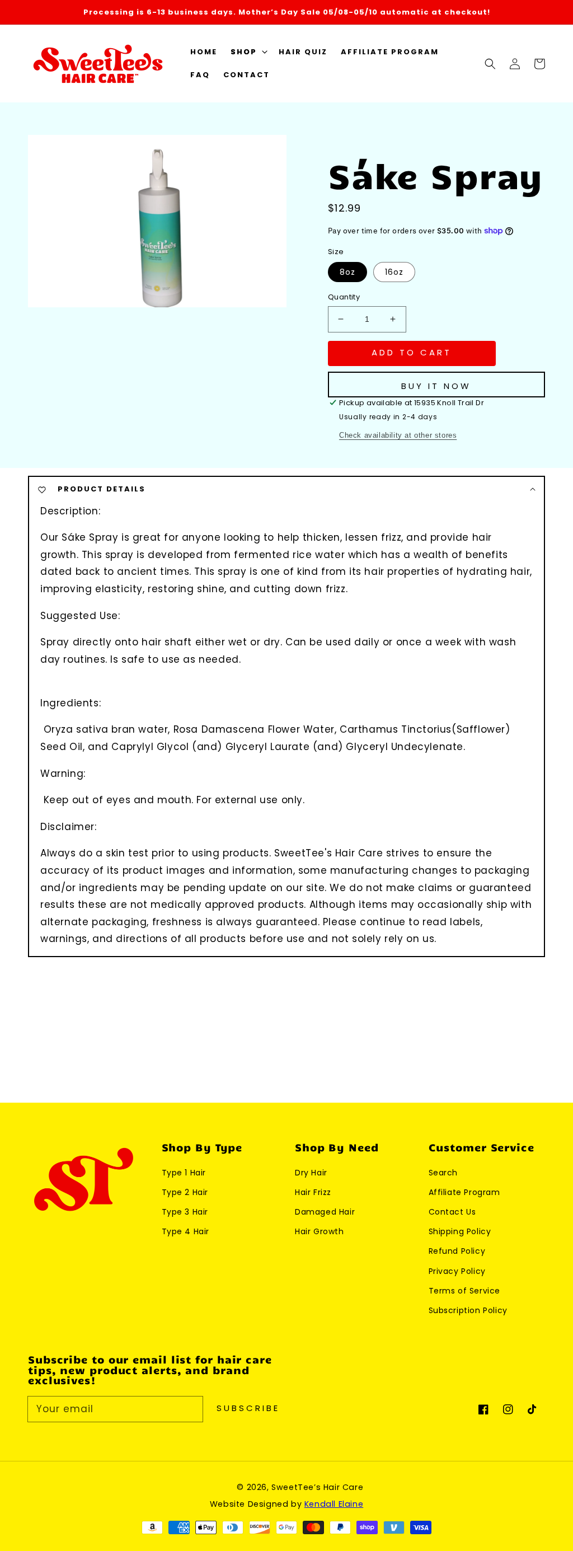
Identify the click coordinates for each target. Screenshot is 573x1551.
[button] (248, 52)
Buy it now (436, 386)
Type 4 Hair (186, 1231)
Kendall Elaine (333, 1504)
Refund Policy (457, 1251)
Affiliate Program (464, 1192)
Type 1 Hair (184, 1172)
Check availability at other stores (398, 435)
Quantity (344, 297)
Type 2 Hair (185, 1192)
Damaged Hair (325, 1211)
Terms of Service (465, 1290)
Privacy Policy (457, 1271)
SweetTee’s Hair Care (317, 1487)
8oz (347, 272)
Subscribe (248, 1408)
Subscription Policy (468, 1310)
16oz (394, 272)
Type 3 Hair (185, 1211)
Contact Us (452, 1211)
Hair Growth (319, 1231)
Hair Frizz (313, 1192)
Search (443, 1172)
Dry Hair (311, 1172)
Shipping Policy (460, 1231)
